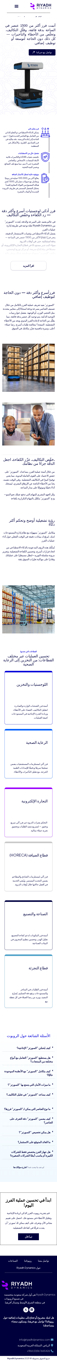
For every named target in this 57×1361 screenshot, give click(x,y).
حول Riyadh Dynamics (28, 1267)
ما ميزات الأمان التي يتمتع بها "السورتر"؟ (29, 1084)
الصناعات (13, 1260)
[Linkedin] (31, 1309)
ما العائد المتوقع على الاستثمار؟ (34, 1142)
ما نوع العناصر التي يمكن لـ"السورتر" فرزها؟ (27, 1109)
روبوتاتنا (28, 1260)
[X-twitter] (25, 1309)
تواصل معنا (43, 1260)
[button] (16, 6)
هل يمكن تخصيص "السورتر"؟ (34, 1132)
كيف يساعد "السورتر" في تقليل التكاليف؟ (28, 1094)
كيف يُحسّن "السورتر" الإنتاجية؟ (33, 1047)
